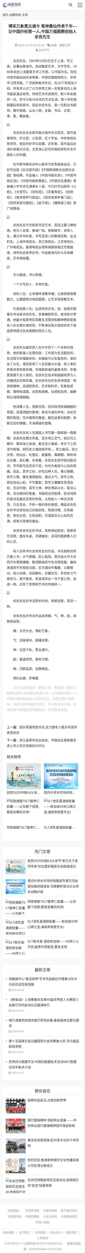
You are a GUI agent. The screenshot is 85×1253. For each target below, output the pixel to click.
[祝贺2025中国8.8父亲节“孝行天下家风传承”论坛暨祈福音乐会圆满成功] (24, 776)
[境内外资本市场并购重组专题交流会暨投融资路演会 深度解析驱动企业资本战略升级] (61, 776)
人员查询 (42, 1238)
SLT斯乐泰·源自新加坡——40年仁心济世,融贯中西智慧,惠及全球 (53, 944)
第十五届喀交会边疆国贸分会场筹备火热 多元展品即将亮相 (44, 1043)
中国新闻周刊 (69, 1216)
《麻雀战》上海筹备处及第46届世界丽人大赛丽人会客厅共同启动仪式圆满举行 (44, 1002)
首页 (5, 14)
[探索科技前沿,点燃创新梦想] (16, 1106)
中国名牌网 (50, 1210)
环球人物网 (42, 1222)
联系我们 (71, 1232)
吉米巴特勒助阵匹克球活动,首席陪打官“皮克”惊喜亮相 (53, 1182)
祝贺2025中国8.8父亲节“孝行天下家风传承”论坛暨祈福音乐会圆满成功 (52, 863)
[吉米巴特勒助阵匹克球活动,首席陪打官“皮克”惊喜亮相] (16, 1185)
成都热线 (34, 5)
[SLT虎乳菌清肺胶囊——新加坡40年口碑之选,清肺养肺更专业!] (61, 811)
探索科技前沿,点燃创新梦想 (46, 1100)
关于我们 (24, 1232)
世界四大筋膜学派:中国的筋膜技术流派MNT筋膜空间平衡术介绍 (42, 1064)
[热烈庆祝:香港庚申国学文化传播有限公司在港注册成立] (16, 1165)
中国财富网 (32, 1216)
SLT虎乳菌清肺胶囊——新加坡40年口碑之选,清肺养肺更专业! (52, 924)
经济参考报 (32, 1210)
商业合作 (55, 1232)
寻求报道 (40, 1232)
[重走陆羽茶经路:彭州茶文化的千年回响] (16, 1146)
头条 (25, 14)
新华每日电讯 (69, 1210)
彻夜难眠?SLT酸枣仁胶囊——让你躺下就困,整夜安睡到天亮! (51, 904)
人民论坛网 (50, 1216)
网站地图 (8, 1232)
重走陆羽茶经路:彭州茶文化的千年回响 (53, 1143)
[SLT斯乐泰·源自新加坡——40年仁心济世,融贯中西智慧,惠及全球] (16, 947)
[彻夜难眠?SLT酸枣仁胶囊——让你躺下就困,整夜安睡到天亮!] (24, 811)
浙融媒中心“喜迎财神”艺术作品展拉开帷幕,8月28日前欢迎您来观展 (43, 981)
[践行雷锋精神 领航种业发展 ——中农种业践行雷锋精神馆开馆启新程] (16, 1126)
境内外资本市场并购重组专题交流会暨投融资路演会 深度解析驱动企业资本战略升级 (53, 886)
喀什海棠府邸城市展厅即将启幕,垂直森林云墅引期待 (44, 1023)
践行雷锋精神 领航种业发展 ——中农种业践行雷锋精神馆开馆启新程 (51, 1123)
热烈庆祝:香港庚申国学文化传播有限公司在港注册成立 (53, 1162)
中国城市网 (14, 1216)
